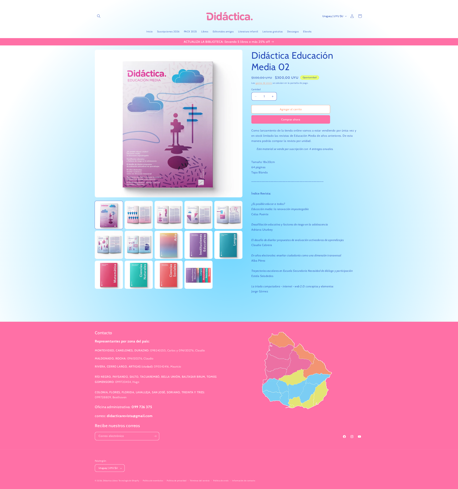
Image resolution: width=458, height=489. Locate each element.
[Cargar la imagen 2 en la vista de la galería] (139, 215)
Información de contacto (243, 480)
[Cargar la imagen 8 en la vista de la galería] (169, 245)
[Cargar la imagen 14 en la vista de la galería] (198, 275)
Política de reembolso (153, 480)
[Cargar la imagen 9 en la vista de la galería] (198, 245)
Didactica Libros (110, 481)
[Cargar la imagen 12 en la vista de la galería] (139, 275)
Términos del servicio (200, 480)
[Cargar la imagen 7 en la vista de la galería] (139, 245)
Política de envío (221, 480)
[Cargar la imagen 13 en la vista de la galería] (169, 275)
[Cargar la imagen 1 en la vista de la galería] (109, 215)
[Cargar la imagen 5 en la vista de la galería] (228, 215)
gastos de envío (264, 83)
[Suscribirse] (155, 436)
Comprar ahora (290, 119)
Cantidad (255, 89)
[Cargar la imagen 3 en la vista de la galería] (169, 215)
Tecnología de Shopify (129, 481)
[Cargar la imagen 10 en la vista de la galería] (228, 245)
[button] (99, 16)
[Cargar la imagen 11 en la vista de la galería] (109, 275)
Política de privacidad (176, 480)
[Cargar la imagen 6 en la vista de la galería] (109, 245)
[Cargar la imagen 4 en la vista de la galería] (198, 215)
